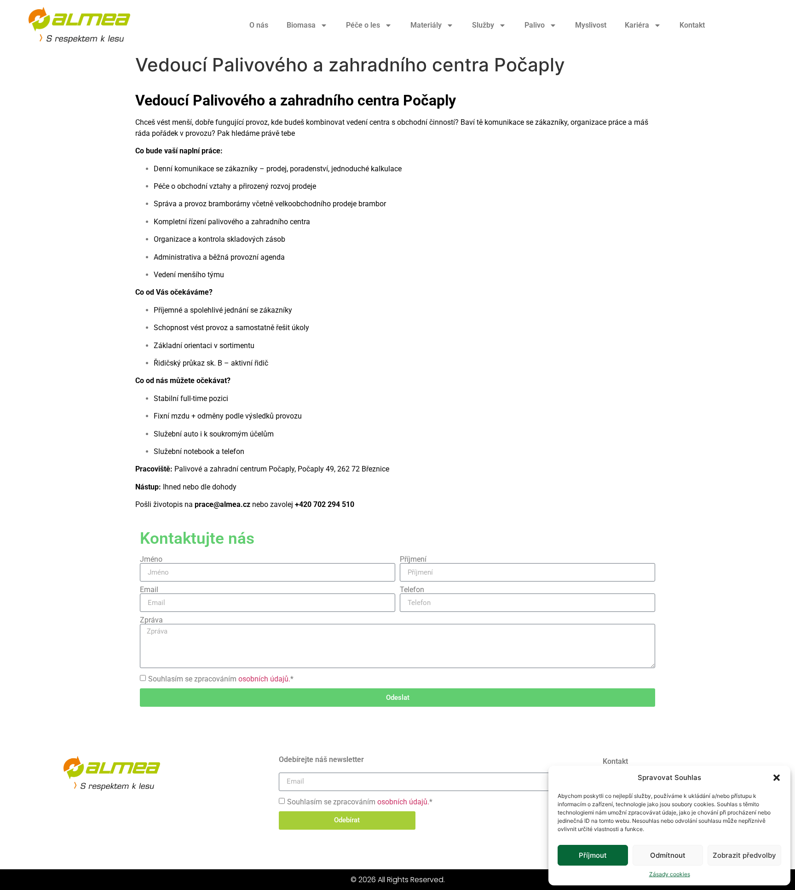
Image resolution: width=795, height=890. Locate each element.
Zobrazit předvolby (744, 855)
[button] (776, 777)
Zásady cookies (669, 874)
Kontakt (692, 25)
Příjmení (413, 559)
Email (149, 589)
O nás (258, 25)
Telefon (412, 589)
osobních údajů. (264, 679)
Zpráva (151, 620)
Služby (483, 25)
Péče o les (363, 25)
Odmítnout (668, 855)
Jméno (151, 559)
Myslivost (590, 25)
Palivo (534, 25)
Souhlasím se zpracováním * (221, 679)
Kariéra (637, 25)
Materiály (426, 25)
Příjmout (593, 855)
